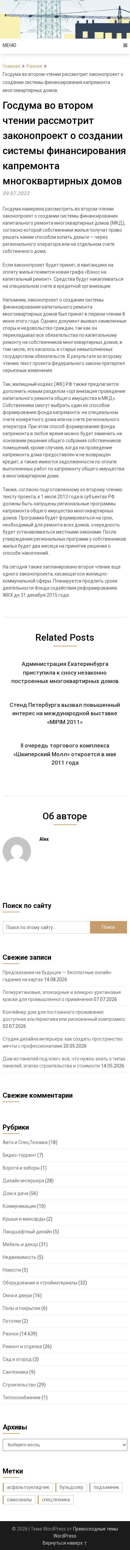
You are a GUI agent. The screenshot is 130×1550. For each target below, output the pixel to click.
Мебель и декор (20, 1244)
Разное (34, 66)
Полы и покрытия (21, 1308)
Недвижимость (19, 1257)
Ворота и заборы (21, 1168)
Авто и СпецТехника (25, 1142)
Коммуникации (19, 1206)
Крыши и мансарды (24, 1219)
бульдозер (71, 1487)
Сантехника (15, 1372)
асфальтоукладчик (28, 1487)
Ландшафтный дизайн (27, 1231)
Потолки (12, 1321)
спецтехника (56, 1499)
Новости (12, 1270)
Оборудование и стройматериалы (40, 1282)
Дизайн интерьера (23, 1180)
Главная (11, 66)
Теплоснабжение (22, 1397)
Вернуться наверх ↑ (65, 1543)
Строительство (19, 1384)
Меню (9, 45)
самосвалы (19, 1499)
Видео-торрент (19, 1155)
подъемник (106, 1487)
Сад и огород (17, 1359)
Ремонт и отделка (22, 1346)
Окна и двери (17, 1295)
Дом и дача (15, 1193)
